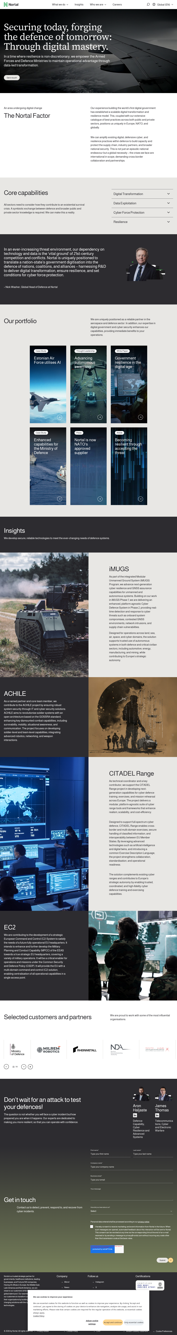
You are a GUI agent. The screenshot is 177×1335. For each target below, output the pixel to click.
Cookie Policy (38, 1316)
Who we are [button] (96, 4)
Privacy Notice (42, 1331)
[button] (148, 4)
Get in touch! (12, 78)
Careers (117, 4)
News (66, 1287)
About (66, 1282)
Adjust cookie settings (92, 1322)
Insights (79, 4)
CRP (98, 1331)
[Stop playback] (30, 1066)
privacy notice (143, 1222)
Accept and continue (113, 1322)
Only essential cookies (133, 1322)
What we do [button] (58, 4)
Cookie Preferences (164, 1331)
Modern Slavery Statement (137, 1331)
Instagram (99, 1282)
